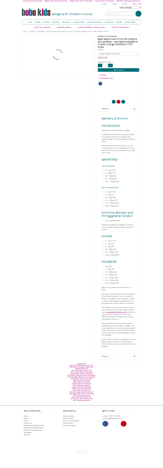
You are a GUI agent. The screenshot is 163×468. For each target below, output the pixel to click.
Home (30, 22)
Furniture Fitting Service (33, 430)
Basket (136, 4)
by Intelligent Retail (81, 452)
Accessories (109, 22)
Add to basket (118, 70)
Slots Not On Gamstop (81, 380)
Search (138, 14)
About (26, 418)
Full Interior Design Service (34, 425)
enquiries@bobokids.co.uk (116, 312)
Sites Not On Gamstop (81, 382)
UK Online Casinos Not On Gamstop (81, 375)
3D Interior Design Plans (120, 27)
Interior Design (130, 22)
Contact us (28, 423)
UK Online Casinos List (81, 390)
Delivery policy (68, 416)
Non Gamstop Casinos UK (81, 370)
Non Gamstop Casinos (81, 385)
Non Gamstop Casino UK (81, 397)
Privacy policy (68, 423)
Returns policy (68, 418)
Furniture (46, 22)
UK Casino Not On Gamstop (81, 379)
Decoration (66, 22)
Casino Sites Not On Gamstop (81, 374)
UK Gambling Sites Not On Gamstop (81, 377)
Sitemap (27, 435)
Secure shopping (69, 425)
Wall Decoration (79, 22)
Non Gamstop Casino (81, 395)
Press (26, 421)
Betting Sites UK (81, 369)
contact (114, 4)
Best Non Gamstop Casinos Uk (81, 365)
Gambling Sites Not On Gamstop (81, 394)
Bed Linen (56, 22)
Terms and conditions (71, 421)
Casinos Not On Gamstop (81, 384)
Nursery (38, 22)
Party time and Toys (94, 22)
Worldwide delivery (64, 27)
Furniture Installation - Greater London (91, 27)
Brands (119, 22)
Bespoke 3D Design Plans (33, 428)
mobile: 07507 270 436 (111, 416)
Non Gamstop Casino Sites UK (81, 392)
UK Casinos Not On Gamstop (82, 372)
